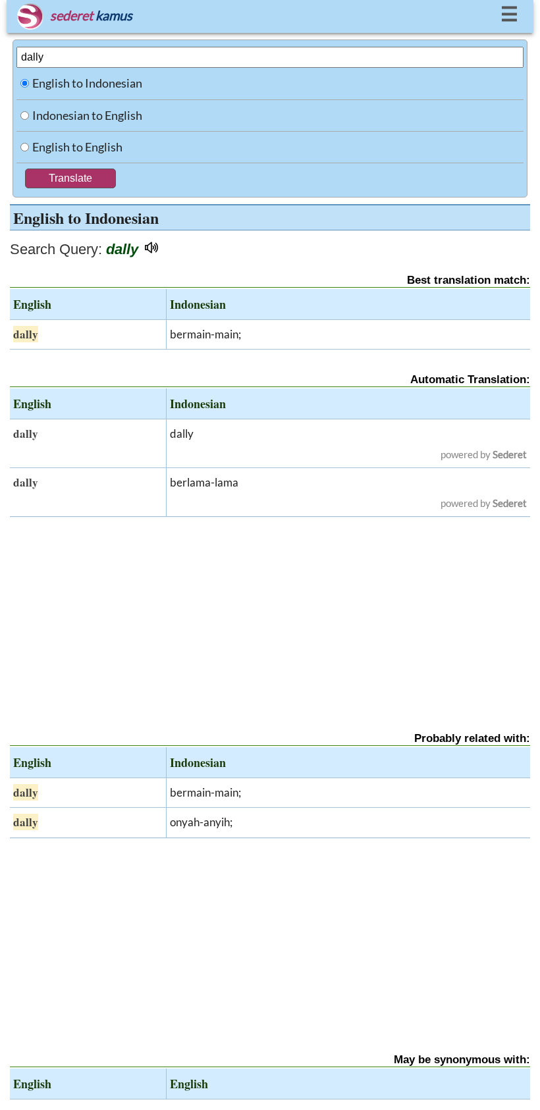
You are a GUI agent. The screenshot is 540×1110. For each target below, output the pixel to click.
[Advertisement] (270, 613)
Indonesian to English (87, 115)
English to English (77, 147)
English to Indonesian (87, 83)
